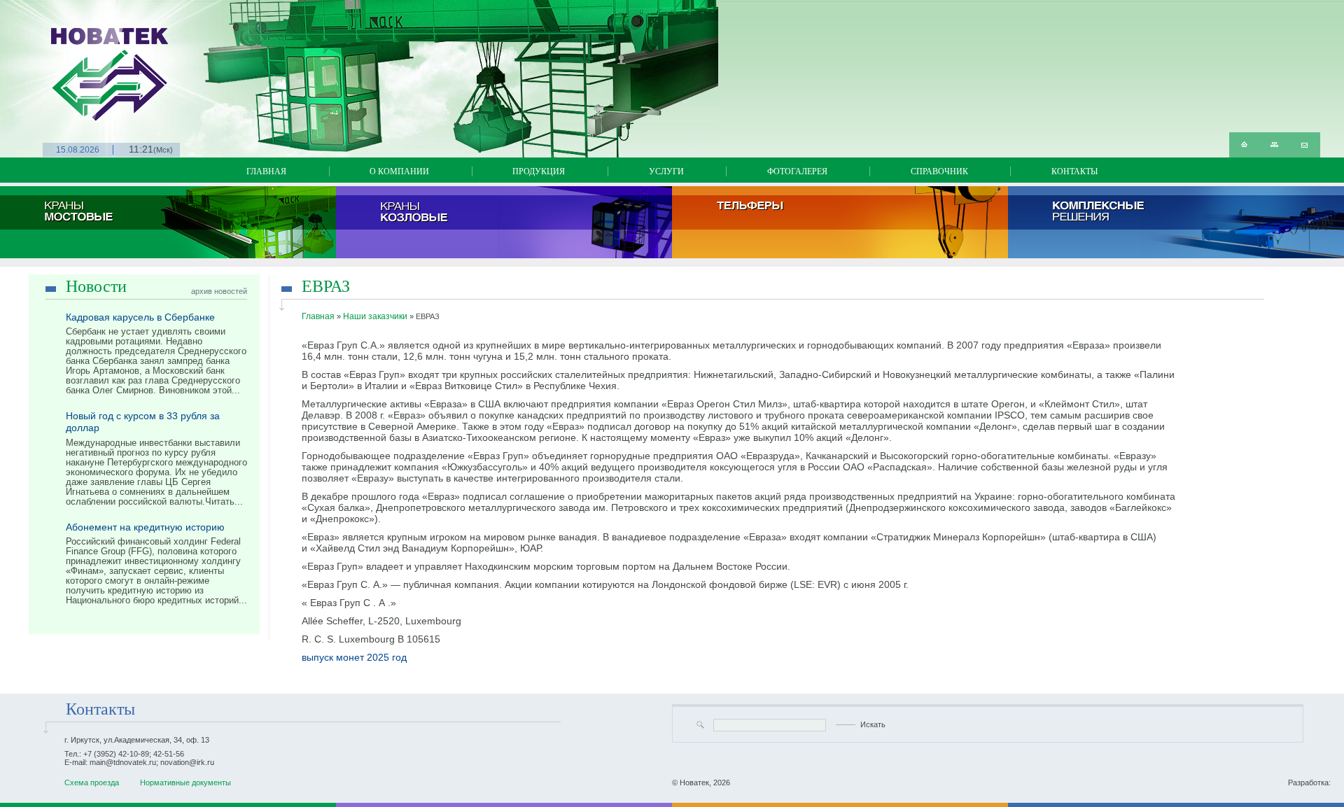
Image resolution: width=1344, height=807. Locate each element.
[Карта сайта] (1274, 144)
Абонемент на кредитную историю (145, 527)
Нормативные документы (185, 782)
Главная (266, 171)
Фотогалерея (797, 171)
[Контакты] (1304, 144)
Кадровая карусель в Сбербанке (140, 317)
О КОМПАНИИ (399, 171)
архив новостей (219, 291)
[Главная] (1244, 144)
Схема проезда (91, 782)
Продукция (538, 171)
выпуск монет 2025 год (354, 657)
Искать (873, 724)
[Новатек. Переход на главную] (59, 61)
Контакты (1074, 171)
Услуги (666, 171)
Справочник (939, 171)
